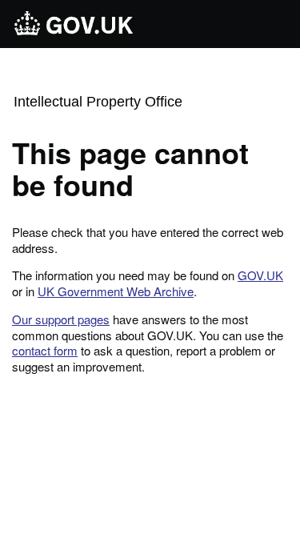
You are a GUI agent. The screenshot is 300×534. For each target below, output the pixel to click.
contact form (45, 350)
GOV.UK (260, 275)
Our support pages (61, 319)
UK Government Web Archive (116, 291)
